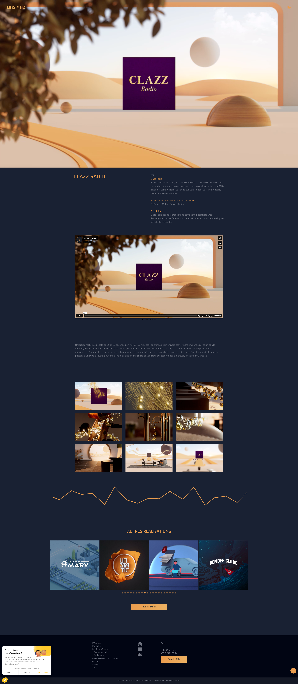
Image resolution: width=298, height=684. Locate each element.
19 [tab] (173, 592)
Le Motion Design (100, 649)
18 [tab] (170, 592)
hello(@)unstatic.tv (170, 650)
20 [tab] (175, 592)
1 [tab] (122, 592)
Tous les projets (149, 607)
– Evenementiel (99, 652)
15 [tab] (161, 592)
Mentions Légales (124, 680)
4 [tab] (131, 592)
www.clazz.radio (203, 186)
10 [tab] (147, 592)
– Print (95, 665)
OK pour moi (43, 672)
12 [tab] (153, 592)
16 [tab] (164, 592)
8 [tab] (142, 592)
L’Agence (96, 643)
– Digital (96, 661)
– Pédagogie (98, 655)
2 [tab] (125, 592)
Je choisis (26, 672)
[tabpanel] (74, 565)
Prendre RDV (174, 659)
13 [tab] (156, 592)
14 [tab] (159, 592)
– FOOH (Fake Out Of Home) (105, 658)
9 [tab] (145, 592)
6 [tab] (136, 592)
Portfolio (96, 646)
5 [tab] (133, 592)
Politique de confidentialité (141, 680)
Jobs (94, 668)
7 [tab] (139, 592)
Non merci (10, 672)
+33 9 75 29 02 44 (169, 653)
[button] (5, 680)
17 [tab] (167, 592)
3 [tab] (128, 592)
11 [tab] (150, 592)
